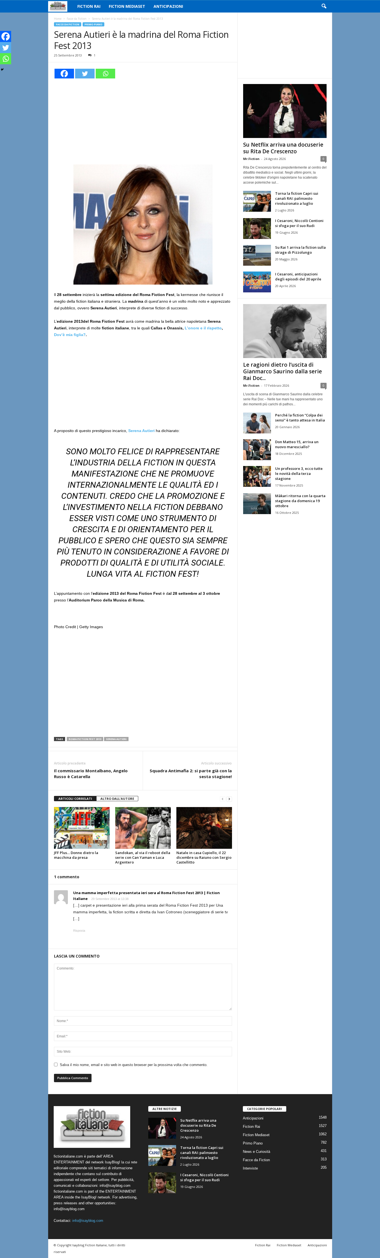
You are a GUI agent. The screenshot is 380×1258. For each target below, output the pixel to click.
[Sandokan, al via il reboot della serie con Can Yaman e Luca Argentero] (143, 828)
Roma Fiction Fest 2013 (85, 739)
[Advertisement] (143, 121)
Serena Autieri (116, 739)
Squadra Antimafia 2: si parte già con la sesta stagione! (191, 773)
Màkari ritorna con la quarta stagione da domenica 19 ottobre (300, 500)
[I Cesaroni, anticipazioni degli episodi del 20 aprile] (257, 282)
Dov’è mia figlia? (70, 334)
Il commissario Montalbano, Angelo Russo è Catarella (91, 773)
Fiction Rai (88, 6)
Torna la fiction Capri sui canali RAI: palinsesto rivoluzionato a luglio (296, 198)
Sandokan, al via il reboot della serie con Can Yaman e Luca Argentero (142, 857)
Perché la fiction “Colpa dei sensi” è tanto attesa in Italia (300, 418)
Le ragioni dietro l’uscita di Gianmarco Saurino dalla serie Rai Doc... (282, 371)
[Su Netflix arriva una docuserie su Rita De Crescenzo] (285, 111)
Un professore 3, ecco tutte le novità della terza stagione (299, 473)
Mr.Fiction (251, 159)
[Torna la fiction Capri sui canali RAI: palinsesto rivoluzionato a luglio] (257, 201)
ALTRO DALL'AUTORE (117, 798)
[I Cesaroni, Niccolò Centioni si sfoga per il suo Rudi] (257, 228)
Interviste (250, 1168)
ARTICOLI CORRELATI (75, 798)
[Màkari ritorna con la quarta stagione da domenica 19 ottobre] (257, 503)
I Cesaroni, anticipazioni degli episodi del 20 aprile (298, 277)
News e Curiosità (256, 1152)
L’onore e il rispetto (203, 328)
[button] (324, 6)
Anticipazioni (168, 6)
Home (57, 19)
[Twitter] (85, 73)
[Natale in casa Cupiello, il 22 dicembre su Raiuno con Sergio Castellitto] (204, 828)
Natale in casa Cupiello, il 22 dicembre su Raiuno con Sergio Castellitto (203, 857)
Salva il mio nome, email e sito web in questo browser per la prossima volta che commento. (134, 1065)
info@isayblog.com (87, 1220)
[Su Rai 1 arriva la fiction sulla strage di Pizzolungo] (257, 255)
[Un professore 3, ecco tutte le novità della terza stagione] (257, 476)
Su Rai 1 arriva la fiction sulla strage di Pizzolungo (300, 250)
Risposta (79, 930)
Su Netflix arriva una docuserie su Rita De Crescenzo (283, 148)
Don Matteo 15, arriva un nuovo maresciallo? (297, 444)
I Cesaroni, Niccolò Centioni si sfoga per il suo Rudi (299, 223)
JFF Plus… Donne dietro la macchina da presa (76, 855)
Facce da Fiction (77, 19)
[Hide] (2, 69)
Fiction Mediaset (127, 6)
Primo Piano (93, 24)
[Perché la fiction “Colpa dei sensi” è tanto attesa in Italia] (257, 423)
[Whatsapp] (105, 73)
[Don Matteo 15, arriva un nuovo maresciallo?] (257, 449)
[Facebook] (64, 73)
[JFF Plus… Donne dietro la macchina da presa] (82, 828)
